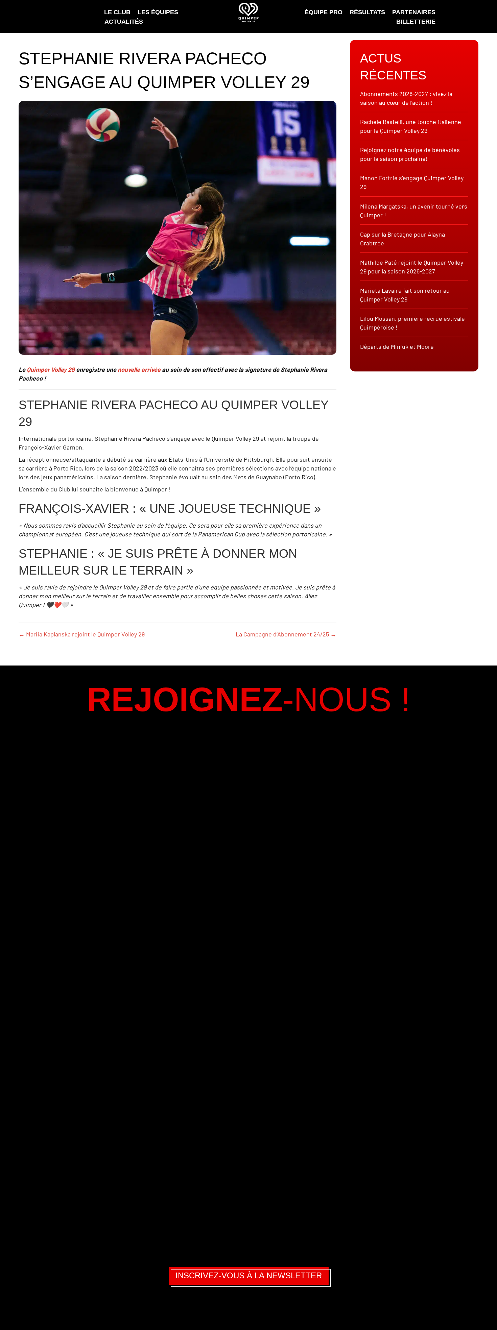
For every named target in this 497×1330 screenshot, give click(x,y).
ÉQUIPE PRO (323, 12)
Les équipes (158, 12)
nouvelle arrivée (139, 369)
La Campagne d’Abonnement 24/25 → (286, 634)
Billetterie (415, 21)
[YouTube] (279, 1309)
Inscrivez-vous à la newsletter (248, 1275)
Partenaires (413, 12)
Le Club (117, 12)
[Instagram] (218, 1309)
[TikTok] (260, 1309)
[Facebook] (239, 1309)
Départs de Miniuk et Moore (397, 346)
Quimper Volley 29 (51, 369)
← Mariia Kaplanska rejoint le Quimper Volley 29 (82, 634)
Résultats (367, 12)
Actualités (123, 21)
